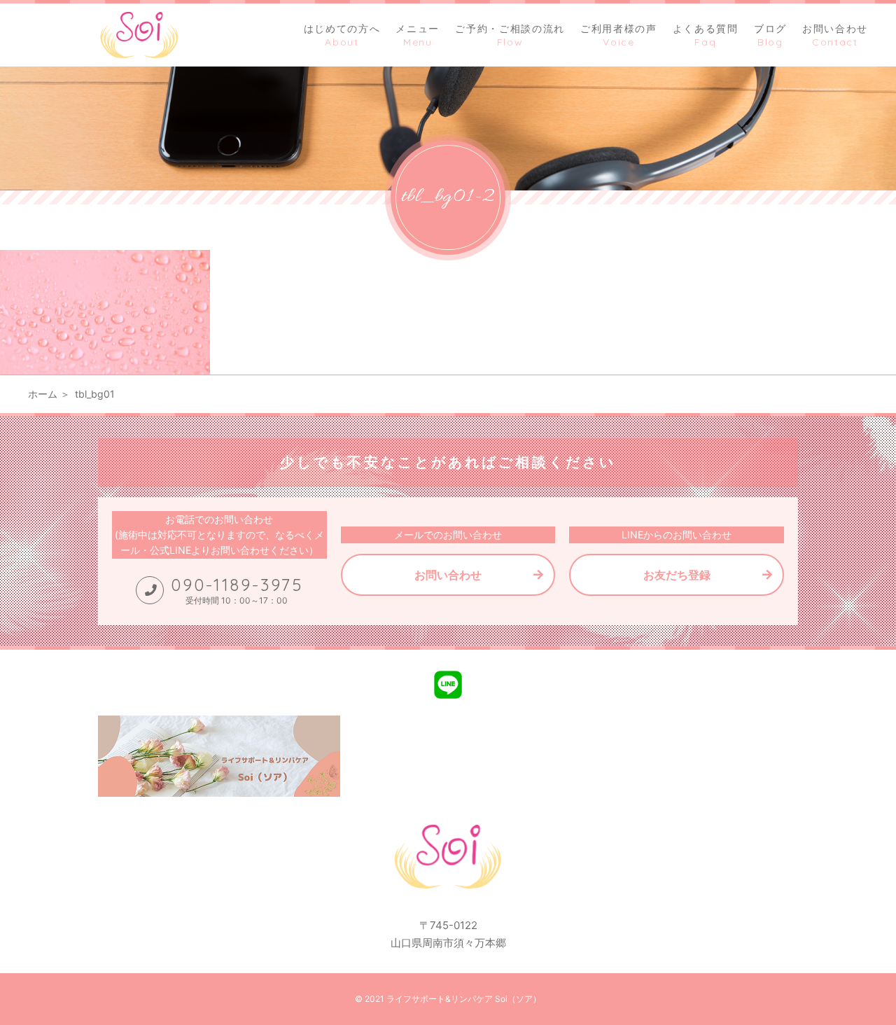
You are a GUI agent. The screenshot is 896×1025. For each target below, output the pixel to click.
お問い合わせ (448, 575)
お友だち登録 (676, 575)
